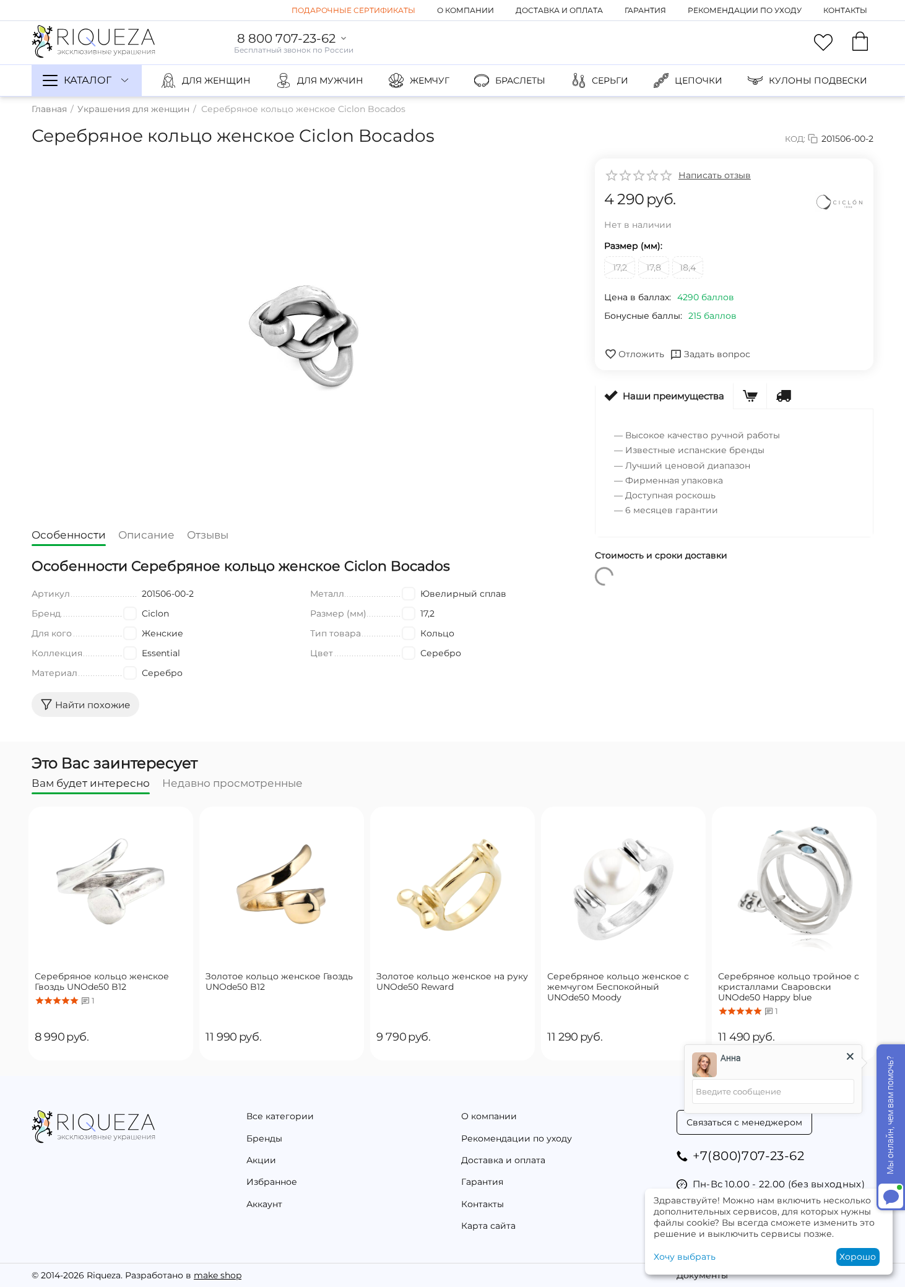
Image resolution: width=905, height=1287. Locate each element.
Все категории (280, 1116)
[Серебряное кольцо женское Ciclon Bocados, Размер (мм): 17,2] (304, 334)
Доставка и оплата (559, 10)
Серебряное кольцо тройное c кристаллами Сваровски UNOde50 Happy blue (788, 986)
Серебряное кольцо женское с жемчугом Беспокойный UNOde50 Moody (618, 986)
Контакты (845, 10)
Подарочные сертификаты (353, 10)
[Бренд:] (839, 202)
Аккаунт (264, 1204)
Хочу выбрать (685, 1256)
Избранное (271, 1181)
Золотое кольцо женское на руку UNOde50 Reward (452, 981)
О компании (465, 10)
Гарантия (645, 10)
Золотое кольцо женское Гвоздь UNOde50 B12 (279, 981)
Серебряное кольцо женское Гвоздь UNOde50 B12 (102, 981)
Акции (261, 1160)
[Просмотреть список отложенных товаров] (823, 42)
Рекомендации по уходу (745, 10)
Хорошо (857, 1256)
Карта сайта (488, 1225)
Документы (702, 1275)
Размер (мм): (633, 245)
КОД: (795, 139)
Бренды (264, 1138)
